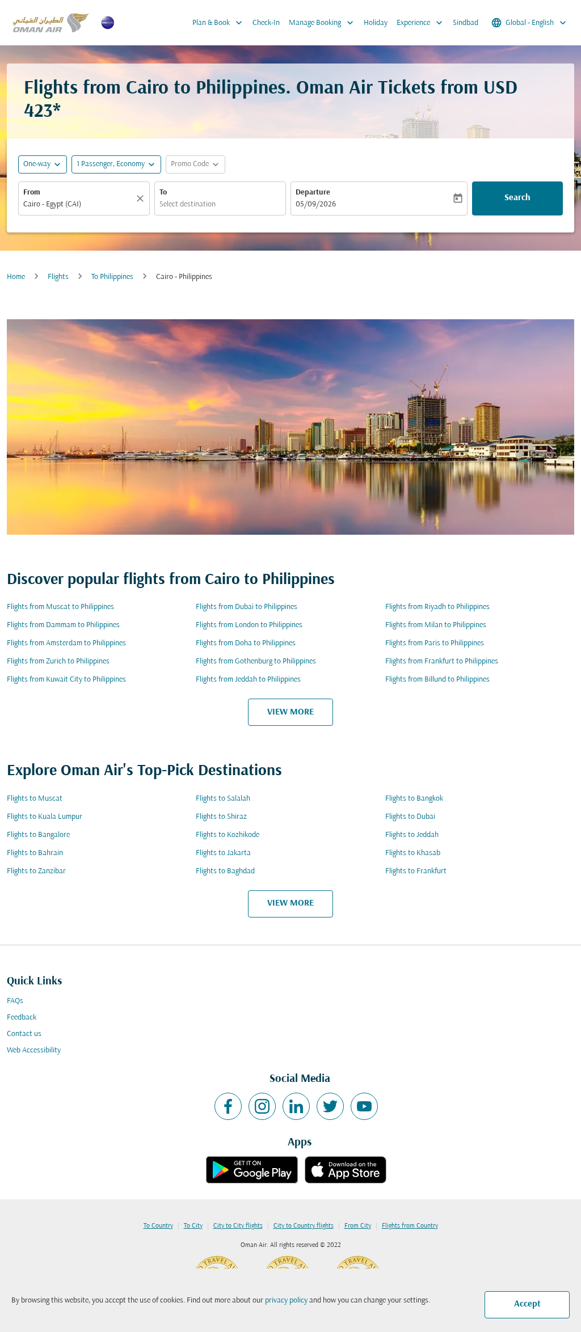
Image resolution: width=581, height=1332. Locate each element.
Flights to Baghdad (225, 871)
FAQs (15, 1001)
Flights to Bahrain (35, 853)
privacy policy (286, 1300)
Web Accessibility (34, 1050)
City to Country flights (303, 1226)
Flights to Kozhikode (227, 835)
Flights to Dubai (410, 817)
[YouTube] (364, 1106)
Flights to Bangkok (414, 798)
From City (357, 1226)
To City (193, 1226)
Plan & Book (218, 22)
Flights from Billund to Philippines (437, 679)
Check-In (266, 23)
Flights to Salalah (223, 798)
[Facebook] (228, 1106)
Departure (313, 192)
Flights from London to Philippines (249, 625)
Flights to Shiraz (221, 817)
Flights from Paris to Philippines (434, 643)
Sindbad (465, 23)
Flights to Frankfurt (416, 871)
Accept (527, 1304)
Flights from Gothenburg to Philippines (256, 661)
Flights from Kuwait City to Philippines (66, 679)
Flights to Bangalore (38, 835)
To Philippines (112, 277)
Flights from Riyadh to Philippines (437, 607)
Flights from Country (410, 1226)
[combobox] (78, 204)
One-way (36, 164)
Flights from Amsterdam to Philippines (66, 643)
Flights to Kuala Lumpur (44, 817)
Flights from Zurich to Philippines (58, 661)
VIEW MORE (290, 712)
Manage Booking (322, 22)
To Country (158, 1226)
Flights (58, 277)
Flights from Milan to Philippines (435, 625)
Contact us (24, 1034)
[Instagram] (262, 1106)
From (31, 192)
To (163, 192)
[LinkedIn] (296, 1106)
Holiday (376, 23)
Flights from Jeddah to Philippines (248, 679)
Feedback (21, 1017)
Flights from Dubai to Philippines (246, 607)
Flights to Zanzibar (36, 871)
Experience (421, 22)
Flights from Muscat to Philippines (60, 607)
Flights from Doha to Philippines (246, 643)
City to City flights (238, 1226)
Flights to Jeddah (412, 835)
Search (517, 197)
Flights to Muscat (34, 798)
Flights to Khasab (412, 853)
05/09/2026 (316, 204)
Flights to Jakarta (223, 853)
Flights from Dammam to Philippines (63, 625)
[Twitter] (330, 1106)
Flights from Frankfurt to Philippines (441, 661)
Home (16, 277)
